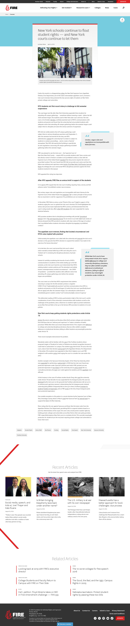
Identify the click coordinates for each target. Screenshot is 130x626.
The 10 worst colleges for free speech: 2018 (91, 570)
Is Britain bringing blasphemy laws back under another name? (46, 503)
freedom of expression (50, 389)
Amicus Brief (39, 430)
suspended (44, 363)
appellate (85, 370)
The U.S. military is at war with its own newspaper (79, 501)
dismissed (41, 382)
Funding (56, 430)
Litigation (19, 430)
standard (63, 160)
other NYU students (63, 209)
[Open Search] (124, 8)
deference (92, 261)
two (54, 368)
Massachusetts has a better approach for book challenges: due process (111, 503)
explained (65, 195)
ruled (64, 399)
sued (78, 377)
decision (52, 120)
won (71, 347)
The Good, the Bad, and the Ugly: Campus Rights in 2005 (92, 581)
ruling (62, 93)
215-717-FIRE (42, 616)
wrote (67, 389)
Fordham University (21, 435)
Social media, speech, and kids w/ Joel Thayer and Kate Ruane (17, 505)
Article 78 (41, 320)
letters (57, 368)
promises (83, 386)
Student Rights (28, 430)
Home (6, 14)
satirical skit (61, 363)
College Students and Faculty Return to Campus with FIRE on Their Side (37, 581)
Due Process (48, 430)
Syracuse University (99, 430)
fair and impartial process (55, 219)
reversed (79, 238)
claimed (48, 139)
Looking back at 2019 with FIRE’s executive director (38, 570)
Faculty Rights (65, 430)
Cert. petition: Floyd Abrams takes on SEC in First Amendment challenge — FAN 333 (38, 593)
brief (77, 202)
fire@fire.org (33, 616)
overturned (61, 349)
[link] (11, 8)
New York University (86, 430)
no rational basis (83, 399)
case (65, 342)
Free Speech (75, 430)
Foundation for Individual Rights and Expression (47, 610)
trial (55, 370)
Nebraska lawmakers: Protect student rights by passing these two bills (90, 593)
